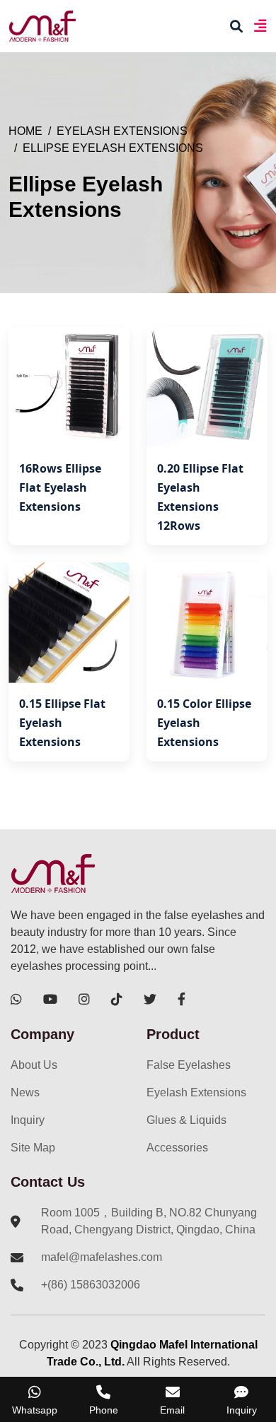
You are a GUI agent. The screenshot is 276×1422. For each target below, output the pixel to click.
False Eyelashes (188, 1065)
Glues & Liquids (186, 1120)
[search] (236, 26)
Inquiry (28, 1120)
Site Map (33, 1148)
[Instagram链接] (84, 999)
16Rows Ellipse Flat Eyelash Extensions (60, 487)
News (25, 1092)
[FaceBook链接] (181, 999)
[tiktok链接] (116, 999)
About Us (34, 1065)
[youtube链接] (50, 999)
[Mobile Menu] (260, 26)
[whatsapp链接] (16, 999)
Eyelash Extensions (122, 131)
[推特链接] (150, 999)
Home (25, 131)
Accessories (177, 1148)
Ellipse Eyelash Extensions (113, 148)
